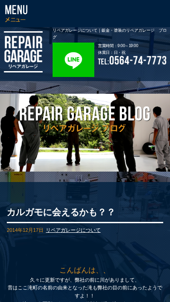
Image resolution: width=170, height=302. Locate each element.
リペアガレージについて (73, 230)
